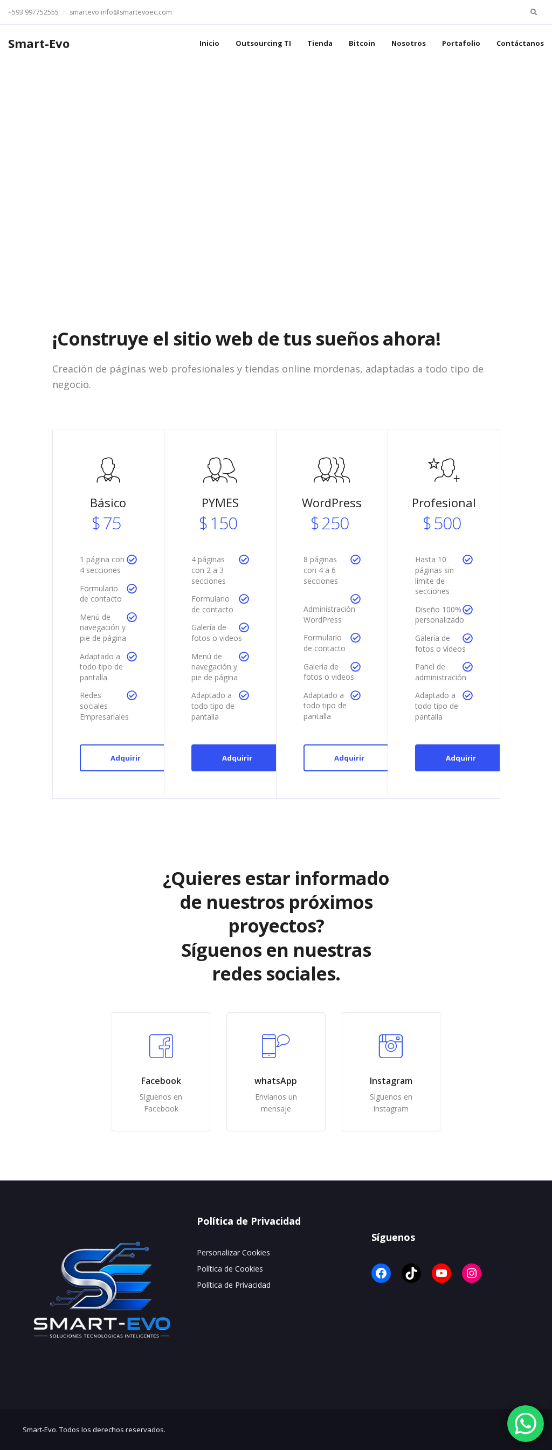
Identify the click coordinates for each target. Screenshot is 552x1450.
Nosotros (408, 43)
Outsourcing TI (263, 43)
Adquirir (126, 758)
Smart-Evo (39, 43)
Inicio (209, 43)
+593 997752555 (33, 12)
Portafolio (461, 43)
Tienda (320, 43)
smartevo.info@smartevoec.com (121, 12)
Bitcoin (362, 43)
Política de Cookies (230, 1268)
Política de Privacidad (234, 1285)
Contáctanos (520, 43)
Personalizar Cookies (233, 1252)
